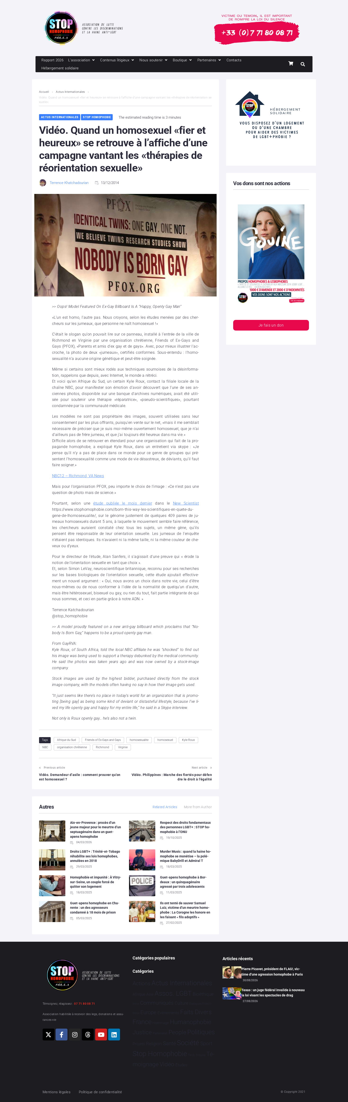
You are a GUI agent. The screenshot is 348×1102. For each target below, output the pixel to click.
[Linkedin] (114, 1034)
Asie (149, 994)
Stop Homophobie (97, 117)
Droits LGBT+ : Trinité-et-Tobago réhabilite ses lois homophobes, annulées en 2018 (95, 856)
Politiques (201, 1032)
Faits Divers (196, 1012)
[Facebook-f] (61, 1034)
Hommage (160, 1023)
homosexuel (165, 740)
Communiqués (157, 1003)
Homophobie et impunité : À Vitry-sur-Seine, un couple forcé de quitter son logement (95, 881)
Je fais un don (271, 325)
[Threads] (88, 1034)
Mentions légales (57, 1092)
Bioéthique (203, 994)
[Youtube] (101, 1034)
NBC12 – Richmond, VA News (78, 476)
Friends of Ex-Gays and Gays (103, 740)
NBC (45, 747)
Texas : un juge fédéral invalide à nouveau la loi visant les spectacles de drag (273, 992)
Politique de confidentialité (100, 1092)
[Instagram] (75, 1034)
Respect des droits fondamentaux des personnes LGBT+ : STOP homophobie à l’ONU (185, 827)
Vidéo (167, 1064)
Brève (136, 1003)
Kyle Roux (188, 740)
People (177, 1032)
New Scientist (186, 503)
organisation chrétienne (72, 747)
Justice (142, 1032)
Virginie (123, 747)
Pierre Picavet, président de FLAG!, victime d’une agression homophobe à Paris (272, 971)
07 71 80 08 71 (84, 1003)
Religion (154, 1043)
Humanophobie (190, 1022)
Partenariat (160, 1033)
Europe (148, 1012)
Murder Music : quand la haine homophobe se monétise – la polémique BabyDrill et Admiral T (185, 856)
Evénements (168, 1012)
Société (188, 1043)
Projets (139, 1044)
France (142, 1022)
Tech (191, 1055)
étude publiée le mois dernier (122, 503)
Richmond (102, 747)
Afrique (139, 994)
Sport (206, 1043)
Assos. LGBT (173, 993)
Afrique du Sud (66, 740)
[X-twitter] (48, 1034)
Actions (142, 983)
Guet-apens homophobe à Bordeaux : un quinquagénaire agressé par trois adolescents (183, 881)
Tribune (200, 1055)
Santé (169, 1043)
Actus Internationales (70, 92)
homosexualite (139, 740)
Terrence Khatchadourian (69, 183)
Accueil (44, 92)
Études (181, 1064)
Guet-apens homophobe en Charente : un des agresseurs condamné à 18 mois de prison (94, 907)
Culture (181, 1003)
